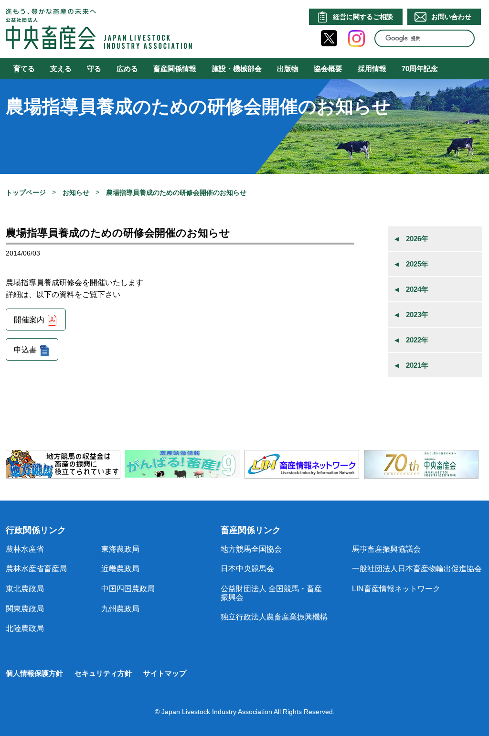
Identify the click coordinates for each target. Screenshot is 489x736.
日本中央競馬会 (247, 569)
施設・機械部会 (237, 68)
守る (94, 68)
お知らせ (76, 192)
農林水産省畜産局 (36, 569)
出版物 (287, 68)
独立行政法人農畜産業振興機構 (274, 617)
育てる (24, 68)
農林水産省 (25, 549)
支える (61, 68)
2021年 (417, 365)
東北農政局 (25, 589)
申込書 (25, 350)
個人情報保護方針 (34, 673)
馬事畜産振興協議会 (386, 549)
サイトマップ (164, 673)
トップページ (26, 192)
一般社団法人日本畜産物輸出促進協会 (417, 569)
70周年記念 (420, 68)
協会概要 (328, 68)
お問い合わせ (451, 17)
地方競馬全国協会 (251, 549)
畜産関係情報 (174, 68)
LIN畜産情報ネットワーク (396, 589)
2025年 (417, 264)
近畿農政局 (120, 569)
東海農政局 (120, 549)
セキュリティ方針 (103, 673)
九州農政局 (120, 609)
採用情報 (372, 68)
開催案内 (29, 320)
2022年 (417, 340)
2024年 (417, 289)
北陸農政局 (25, 628)
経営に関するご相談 (363, 17)
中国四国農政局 (128, 589)
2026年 (417, 239)
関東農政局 (25, 609)
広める (127, 68)
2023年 (417, 314)
